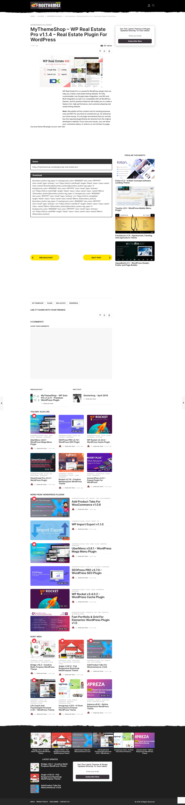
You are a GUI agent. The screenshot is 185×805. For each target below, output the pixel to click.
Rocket (71, 475)
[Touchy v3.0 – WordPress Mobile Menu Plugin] (135, 196)
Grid (99, 612)
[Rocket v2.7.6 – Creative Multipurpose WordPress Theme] (71, 462)
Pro (51, 473)
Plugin (49, 303)
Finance (74, 700)
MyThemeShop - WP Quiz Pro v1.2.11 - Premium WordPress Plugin (54, 397)
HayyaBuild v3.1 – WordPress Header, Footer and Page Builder (132, 264)
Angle (69, 660)
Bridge (41, 660)
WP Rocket (99, 437)
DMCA (32, 802)
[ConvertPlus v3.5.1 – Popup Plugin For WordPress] (99, 462)
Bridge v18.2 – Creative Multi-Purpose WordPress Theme (42, 667)
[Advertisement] (46, 106)
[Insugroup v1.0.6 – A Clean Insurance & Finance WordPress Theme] (71, 688)
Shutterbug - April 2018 (96, 395)
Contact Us (64, 802)
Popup (89, 475)
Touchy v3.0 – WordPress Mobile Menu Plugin (133, 209)
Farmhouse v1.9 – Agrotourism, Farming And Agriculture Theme (133, 236)
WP (98, 521)
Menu (50, 435)
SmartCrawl (34, 475)
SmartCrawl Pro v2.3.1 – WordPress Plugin (41, 479)
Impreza (98, 700)
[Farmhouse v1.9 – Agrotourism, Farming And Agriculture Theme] (135, 223)
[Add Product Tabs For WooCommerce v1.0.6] (50, 507)
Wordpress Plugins (41, 25)
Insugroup (62, 701)
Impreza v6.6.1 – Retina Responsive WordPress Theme (98, 706)
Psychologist (42, 701)
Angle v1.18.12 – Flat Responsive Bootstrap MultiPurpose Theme (69, 668)
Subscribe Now (135, 41)
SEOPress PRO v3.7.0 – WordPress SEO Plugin (69, 441)
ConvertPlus (100, 473)
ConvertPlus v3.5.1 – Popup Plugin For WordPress (96, 480)
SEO (79, 435)
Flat (60, 662)
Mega (46, 435)
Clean (69, 700)
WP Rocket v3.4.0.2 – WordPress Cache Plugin (98, 441)
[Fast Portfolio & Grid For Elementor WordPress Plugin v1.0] (50, 621)
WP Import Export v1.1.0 (88, 524)
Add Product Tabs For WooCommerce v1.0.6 (86, 503)
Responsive (76, 662)
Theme (77, 475)
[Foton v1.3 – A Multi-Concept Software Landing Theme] (135, 168)
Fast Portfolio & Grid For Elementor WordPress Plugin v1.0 (91, 620)
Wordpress (62, 473)
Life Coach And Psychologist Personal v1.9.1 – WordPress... (103, 751)
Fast (95, 612)
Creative (70, 473)
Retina (89, 701)
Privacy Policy (42, 802)
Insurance (70, 701)
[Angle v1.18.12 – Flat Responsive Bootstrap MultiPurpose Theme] (71, 649)
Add (87, 498)
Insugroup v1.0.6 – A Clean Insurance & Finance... (124, 750)
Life (45, 700)
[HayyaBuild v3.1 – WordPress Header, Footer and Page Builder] (135, 251)
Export (88, 521)
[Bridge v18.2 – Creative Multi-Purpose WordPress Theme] (42, 649)
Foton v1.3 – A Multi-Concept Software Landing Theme (133, 182)
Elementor (89, 612)
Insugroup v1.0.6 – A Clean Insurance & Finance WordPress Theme (71, 707)
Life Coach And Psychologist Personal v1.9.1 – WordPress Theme (42, 707)
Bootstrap (76, 660)
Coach (41, 700)
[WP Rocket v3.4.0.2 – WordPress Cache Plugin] (99, 424)
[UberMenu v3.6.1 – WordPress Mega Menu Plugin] (42, 424)
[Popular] (34, 416)
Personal (33, 701)
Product (92, 498)
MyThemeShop (37, 303)
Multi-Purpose (35, 662)
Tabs (97, 498)
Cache (103, 435)
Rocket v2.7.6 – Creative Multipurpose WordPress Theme (70, 481)
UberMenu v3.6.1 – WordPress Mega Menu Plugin (41, 442)
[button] (149, 5)
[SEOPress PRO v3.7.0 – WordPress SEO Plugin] (71, 424)
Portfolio (105, 612)
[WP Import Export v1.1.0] (50, 530)
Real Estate (61, 303)
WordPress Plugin (78, 614)
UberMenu (39, 437)
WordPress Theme (47, 662)
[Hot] (34, 641)
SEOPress (62, 437)
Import (94, 521)
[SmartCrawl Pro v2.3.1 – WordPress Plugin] (42, 462)
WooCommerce (105, 498)
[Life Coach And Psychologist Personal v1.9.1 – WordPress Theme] (42, 688)
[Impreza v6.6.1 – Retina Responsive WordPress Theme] (99, 688)
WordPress (73, 303)
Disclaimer (54, 802)
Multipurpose (63, 475)
